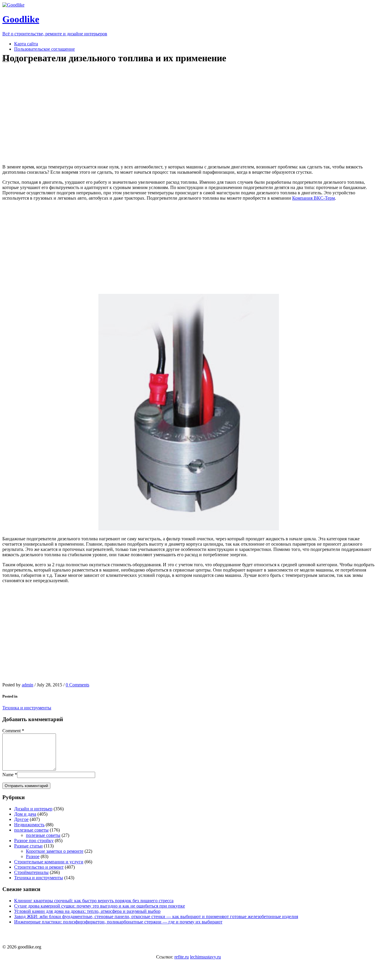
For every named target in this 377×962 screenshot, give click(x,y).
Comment (11, 730)
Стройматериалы (31, 872)
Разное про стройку (34, 840)
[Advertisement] (112, 114)
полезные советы (31, 829)
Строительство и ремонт (39, 867)
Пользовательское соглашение (44, 49)
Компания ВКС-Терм (313, 198)
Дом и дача (25, 814)
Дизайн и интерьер (33, 808)
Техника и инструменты (26, 707)
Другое (21, 819)
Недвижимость (29, 824)
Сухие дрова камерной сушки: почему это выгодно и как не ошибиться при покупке (99, 905)
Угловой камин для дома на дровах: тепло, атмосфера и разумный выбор (87, 911)
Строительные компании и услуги (48, 861)
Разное (32, 856)
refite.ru (181, 956)
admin (27, 684)
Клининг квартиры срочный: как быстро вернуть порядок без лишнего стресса (93, 900)
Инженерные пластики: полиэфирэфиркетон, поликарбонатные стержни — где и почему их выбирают (118, 921)
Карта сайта (26, 43)
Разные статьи (28, 845)
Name (8, 774)
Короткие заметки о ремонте (54, 851)
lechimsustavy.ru (205, 956)
